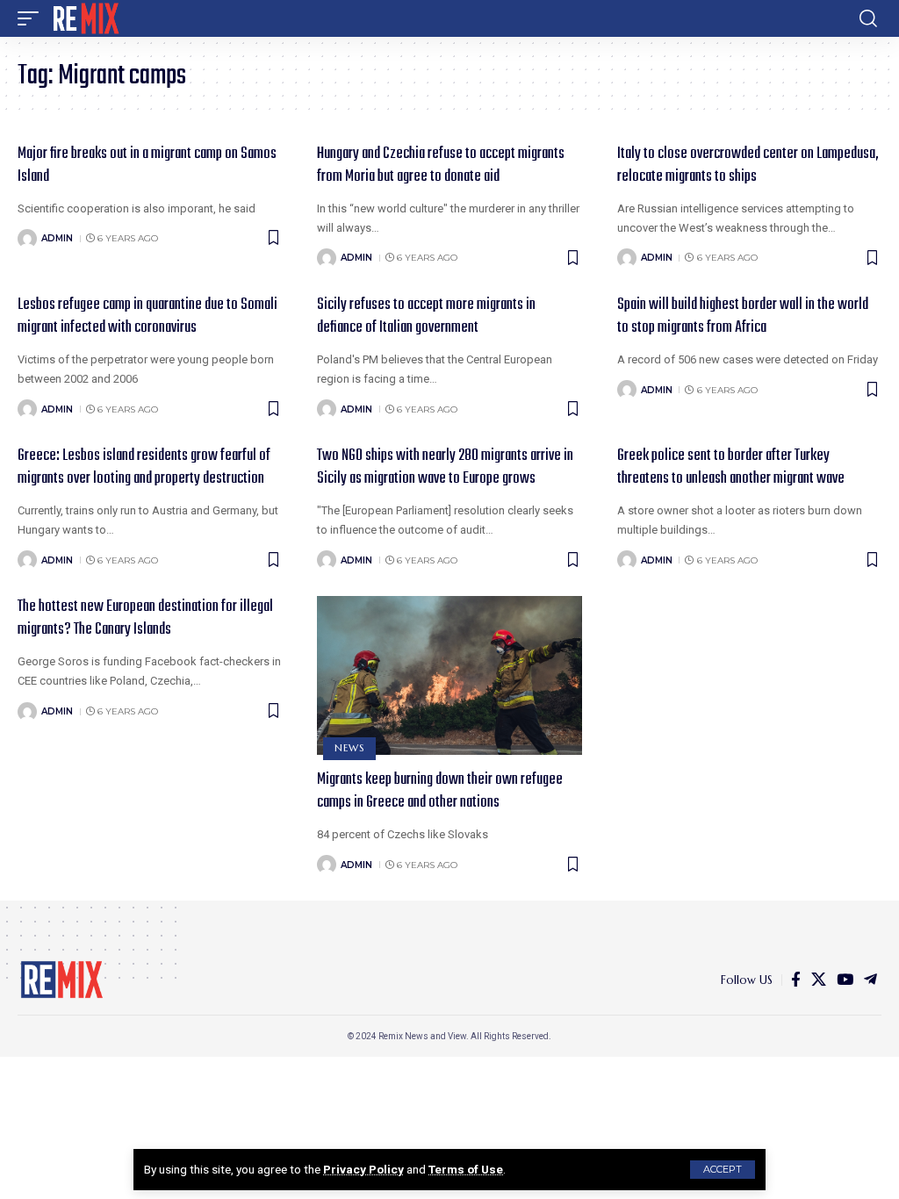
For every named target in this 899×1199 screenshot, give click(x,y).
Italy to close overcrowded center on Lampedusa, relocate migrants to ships (748, 165)
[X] (819, 980)
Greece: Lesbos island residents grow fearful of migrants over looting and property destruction (144, 467)
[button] (722, 1169)
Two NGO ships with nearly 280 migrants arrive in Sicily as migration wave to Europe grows (445, 467)
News (348, 748)
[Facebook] (796, 980)
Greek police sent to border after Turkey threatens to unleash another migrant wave (731, 467)
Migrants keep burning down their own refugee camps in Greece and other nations (440, 791)
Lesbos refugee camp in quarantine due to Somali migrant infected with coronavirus (147, 316)
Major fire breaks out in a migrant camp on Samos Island (147, 165)
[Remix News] (84, 18)
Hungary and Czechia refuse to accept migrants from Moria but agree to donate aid (441, 165)
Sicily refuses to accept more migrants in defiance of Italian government (426, 316)
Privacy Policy (363, 1169)
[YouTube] (845, 980)
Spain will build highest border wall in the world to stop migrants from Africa (742, 316)
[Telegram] (870, 980)
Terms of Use (465, 1169)
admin (57, 238)
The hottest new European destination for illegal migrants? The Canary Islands (145, 618)
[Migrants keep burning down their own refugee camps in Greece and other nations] (449, 675)
